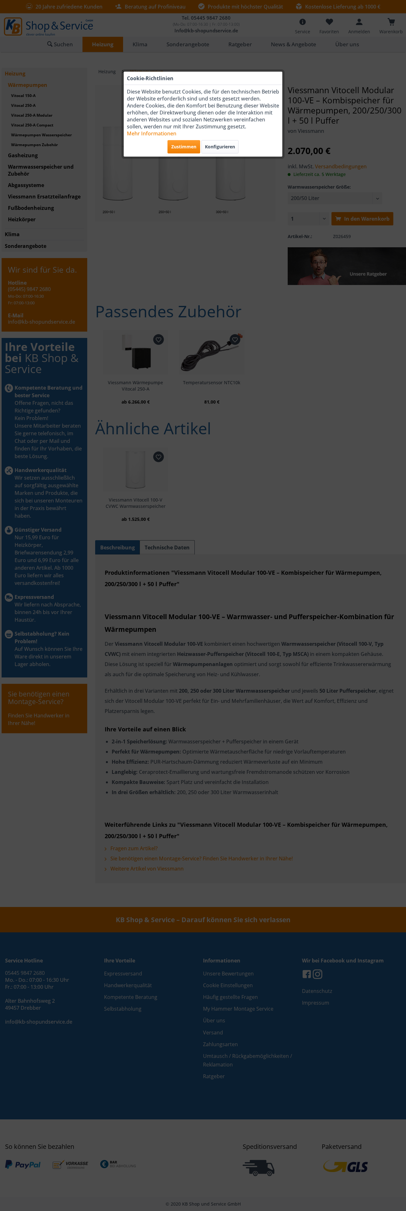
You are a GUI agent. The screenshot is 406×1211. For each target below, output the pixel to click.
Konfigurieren (220, 147)
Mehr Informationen (151, 133)
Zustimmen (183, 147)
